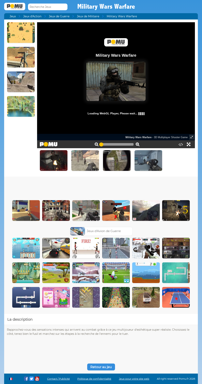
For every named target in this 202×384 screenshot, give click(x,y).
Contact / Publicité (58, 378)
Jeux (13, 16)
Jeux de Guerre (59, 16)
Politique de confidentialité (94, 378)
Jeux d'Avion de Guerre (104, 231)
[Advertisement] (101, 187)
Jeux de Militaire (88, 16)
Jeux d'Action (32, 16)
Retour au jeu (101, 367)
